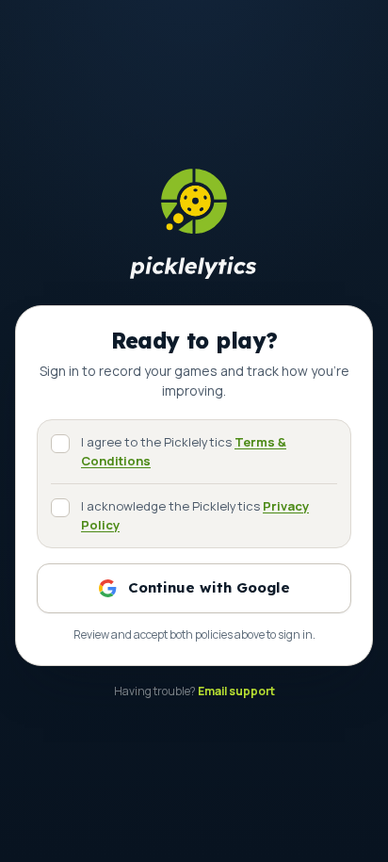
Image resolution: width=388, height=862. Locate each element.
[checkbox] (60, 443)
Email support (236, 691)
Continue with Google (209, 587)
